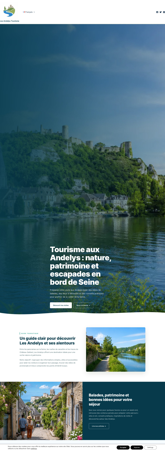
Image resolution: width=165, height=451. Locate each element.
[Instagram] (164, 12)
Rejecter (137, 447)
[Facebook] (157, 12)
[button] (34, 12)
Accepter (123, 447)
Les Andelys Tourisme (9, 21)
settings (34, 449)
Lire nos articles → (99, 426)
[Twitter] (161, 12)
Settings (150, 447)
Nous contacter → (83, 305)
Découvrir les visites (61, 305)
